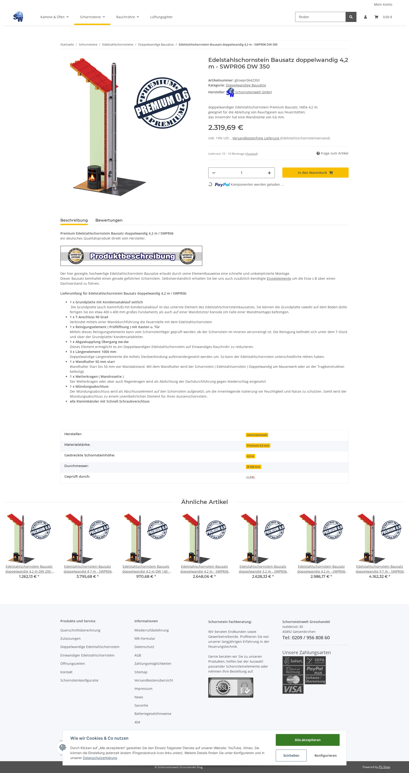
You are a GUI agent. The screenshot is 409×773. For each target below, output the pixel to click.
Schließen (291, 755)
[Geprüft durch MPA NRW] (250, 477)
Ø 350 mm (253, 466)
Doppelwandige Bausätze (246, 85)
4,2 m (250, 456)
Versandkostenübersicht (153, 680)
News (138, 697)
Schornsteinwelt (257, 435)
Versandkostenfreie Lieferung (256, 138)
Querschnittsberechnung (80, 630)
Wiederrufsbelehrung (151, 630)
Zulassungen (70, 638)
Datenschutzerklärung (100, 758)
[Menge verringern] (214, 173)
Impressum (143, 688)
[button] (365, 17)
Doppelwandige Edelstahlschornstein (90, 646)
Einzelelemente (279, 278)
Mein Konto (383, 4)
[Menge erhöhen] (269, 173)
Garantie (141, 705)
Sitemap (140, 672)
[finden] (351, 17)
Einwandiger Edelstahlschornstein (87, 655)
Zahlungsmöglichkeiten (152, 663)
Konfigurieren (326, 755)
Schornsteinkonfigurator (79, 680)
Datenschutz (144, 646)
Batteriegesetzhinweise (152, 713)
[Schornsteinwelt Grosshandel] (18, 17)
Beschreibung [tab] (74, 220)
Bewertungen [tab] (109, 220)
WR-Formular (144, 638)
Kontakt (66, 672)
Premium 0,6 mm (258, 445)
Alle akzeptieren (308, 740)
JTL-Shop (384, 767)
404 (137, 722)
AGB (137, 655)
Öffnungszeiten (72, 663)
